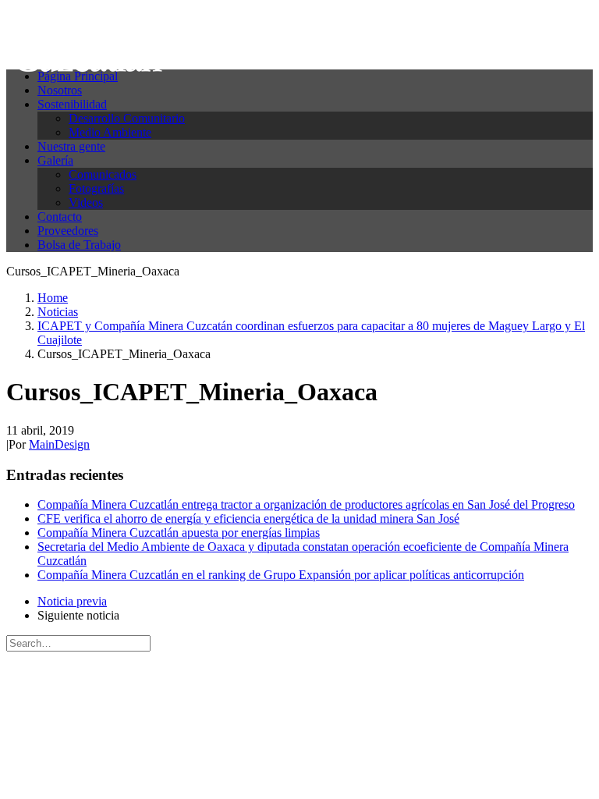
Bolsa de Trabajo (79, 244)
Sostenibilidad (72, 104)
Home (52, 297)
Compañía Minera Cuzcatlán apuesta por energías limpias (178, 532)
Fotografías (96, 188)
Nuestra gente (71, 146)
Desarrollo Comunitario (127, 118)
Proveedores (67, 230)
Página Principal (77, 76)
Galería (55, 160)
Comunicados (102, 174)
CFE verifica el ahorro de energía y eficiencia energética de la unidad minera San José (248, 518)
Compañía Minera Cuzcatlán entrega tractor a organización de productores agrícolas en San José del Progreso (306, 504)
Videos (86, 202)
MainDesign (59, 444)
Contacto (59, 216)
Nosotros (59, 90)
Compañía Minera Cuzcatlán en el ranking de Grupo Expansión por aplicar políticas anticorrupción (280, 574)
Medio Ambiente (110, 132)
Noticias (57, 311)
